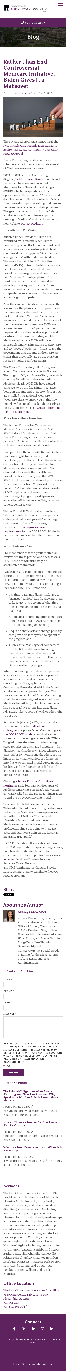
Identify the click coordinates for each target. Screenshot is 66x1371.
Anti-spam (48, 1364)
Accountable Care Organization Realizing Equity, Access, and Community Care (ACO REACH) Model (30, 149)
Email (8, 1002)
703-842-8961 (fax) (15, 1306)
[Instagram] (42, 1328)
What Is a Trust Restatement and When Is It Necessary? (32, 1149)
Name (7, 979)
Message (10, 1014)
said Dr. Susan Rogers (31, 179)
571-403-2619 (35, 23)
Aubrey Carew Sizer (26, 93)
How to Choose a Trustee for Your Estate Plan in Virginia (30, 1124)
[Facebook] (14, 1328)
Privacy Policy (34, 1364)
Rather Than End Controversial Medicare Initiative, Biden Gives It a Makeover (29, 73)
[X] (23, 1328)
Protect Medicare (32, 223)
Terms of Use (19, 1364)
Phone (8, 991)
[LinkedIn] (33, 1328)
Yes (8, 1066)
